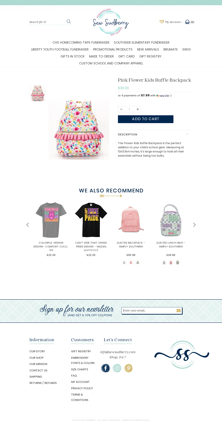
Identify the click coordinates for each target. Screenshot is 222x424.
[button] (155, 95)
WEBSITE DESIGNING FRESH (136, 420)
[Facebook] (105, 368)
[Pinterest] (128, 368)
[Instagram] (117, 368)
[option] (79, 130)
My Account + (173, 22)
